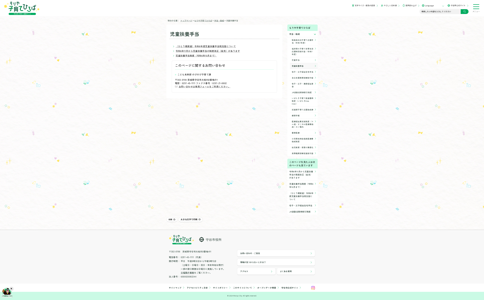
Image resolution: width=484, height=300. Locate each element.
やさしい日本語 (390, 5)
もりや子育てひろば (203, 20)
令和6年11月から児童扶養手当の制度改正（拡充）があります (208, 50)
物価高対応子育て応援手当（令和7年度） (302, 41)
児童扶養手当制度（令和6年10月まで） (196, 55)
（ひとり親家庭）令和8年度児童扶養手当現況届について (206, 46)
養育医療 (296, 132)
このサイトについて (242, 287)
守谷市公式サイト (458, 5)
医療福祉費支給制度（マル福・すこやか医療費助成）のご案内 (302, 124)
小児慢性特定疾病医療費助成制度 (302, 140)
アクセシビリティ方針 (197, 287)
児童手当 (296, 60)
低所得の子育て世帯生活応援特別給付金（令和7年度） (302, 51)
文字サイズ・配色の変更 (365, 5)
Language (429, 5)
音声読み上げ (410, 5)
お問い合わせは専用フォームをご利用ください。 (204, 86)
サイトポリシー (220, 287)
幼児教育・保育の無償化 (302, 147)
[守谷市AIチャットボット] (7, 293)
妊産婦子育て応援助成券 (302, 109)
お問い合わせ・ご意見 (250, 253)
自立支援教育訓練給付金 (302, 77)
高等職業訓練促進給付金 (302, 153)
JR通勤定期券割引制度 (302, 92)
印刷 (170, 219)
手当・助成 (219, 20)
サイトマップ (175, 287)
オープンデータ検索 (266, 287)
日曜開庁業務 (187, 272)
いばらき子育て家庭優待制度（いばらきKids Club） (302, 101)
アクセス (244, 271)
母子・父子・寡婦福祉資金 (302, 85)
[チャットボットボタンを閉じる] (11, 289)
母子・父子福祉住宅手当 (302, 71)
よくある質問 (286, 271)
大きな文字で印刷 (189, 219)
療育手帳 (296, 115)
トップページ (186, 20)
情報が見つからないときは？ (253, 262)
